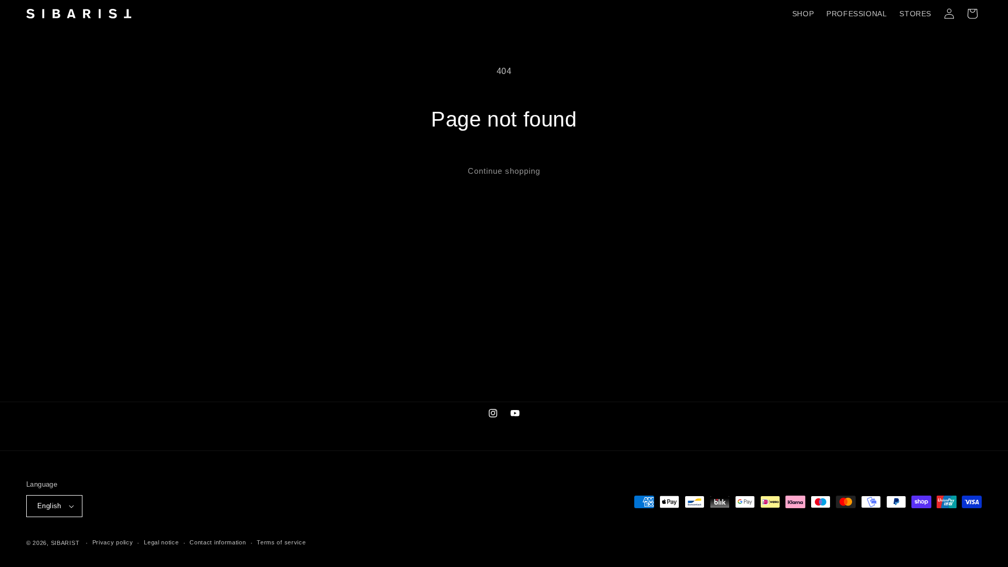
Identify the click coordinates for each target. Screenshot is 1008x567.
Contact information (218, 542)
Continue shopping (504, 170)
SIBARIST (65, 543)
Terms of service (281, 542)
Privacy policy (112, 542)
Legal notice (161, 542)
